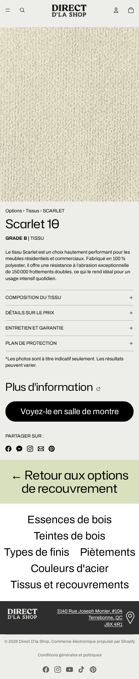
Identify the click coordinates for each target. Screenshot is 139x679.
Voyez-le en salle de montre (70, 411)
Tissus (32, 210)
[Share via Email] (41, 449)
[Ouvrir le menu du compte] (116, 10)
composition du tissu (33, 297)
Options (13, 210)
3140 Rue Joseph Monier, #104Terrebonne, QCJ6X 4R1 (89, 618)
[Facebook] (46, 669)
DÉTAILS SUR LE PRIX (29, 312)
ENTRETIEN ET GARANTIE (34, 328)
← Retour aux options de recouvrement (69, 481)
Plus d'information (50, 386)
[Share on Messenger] (19, 449)
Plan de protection (31, 343)
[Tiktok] (81, 669)
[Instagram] (58, 669)
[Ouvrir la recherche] (22, 10)
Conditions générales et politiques (70, 655)
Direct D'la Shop (34, 641)
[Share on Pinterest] (52, 449)
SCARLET (53, 210)
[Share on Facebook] (8, 449)
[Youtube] (69, 669)
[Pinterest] (93, 669)
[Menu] (8, 10)
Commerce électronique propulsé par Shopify (93, 641)
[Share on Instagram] (30, 449)
